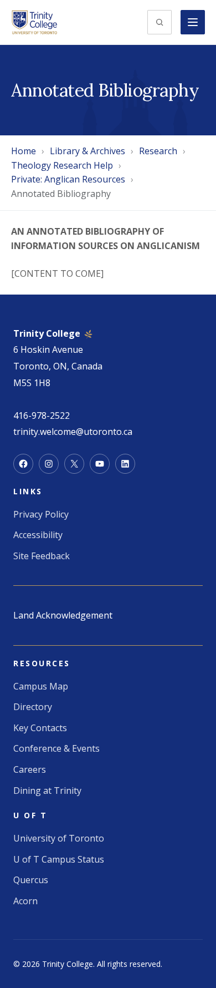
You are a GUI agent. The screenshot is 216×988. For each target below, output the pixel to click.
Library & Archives (87, 151)
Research (158, 151)
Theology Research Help (62, 165)
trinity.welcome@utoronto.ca (72, 431)
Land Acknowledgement (62, 615)
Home (23, 151)
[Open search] (159, 22)
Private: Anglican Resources (68, 179)
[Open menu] (193, 22)
